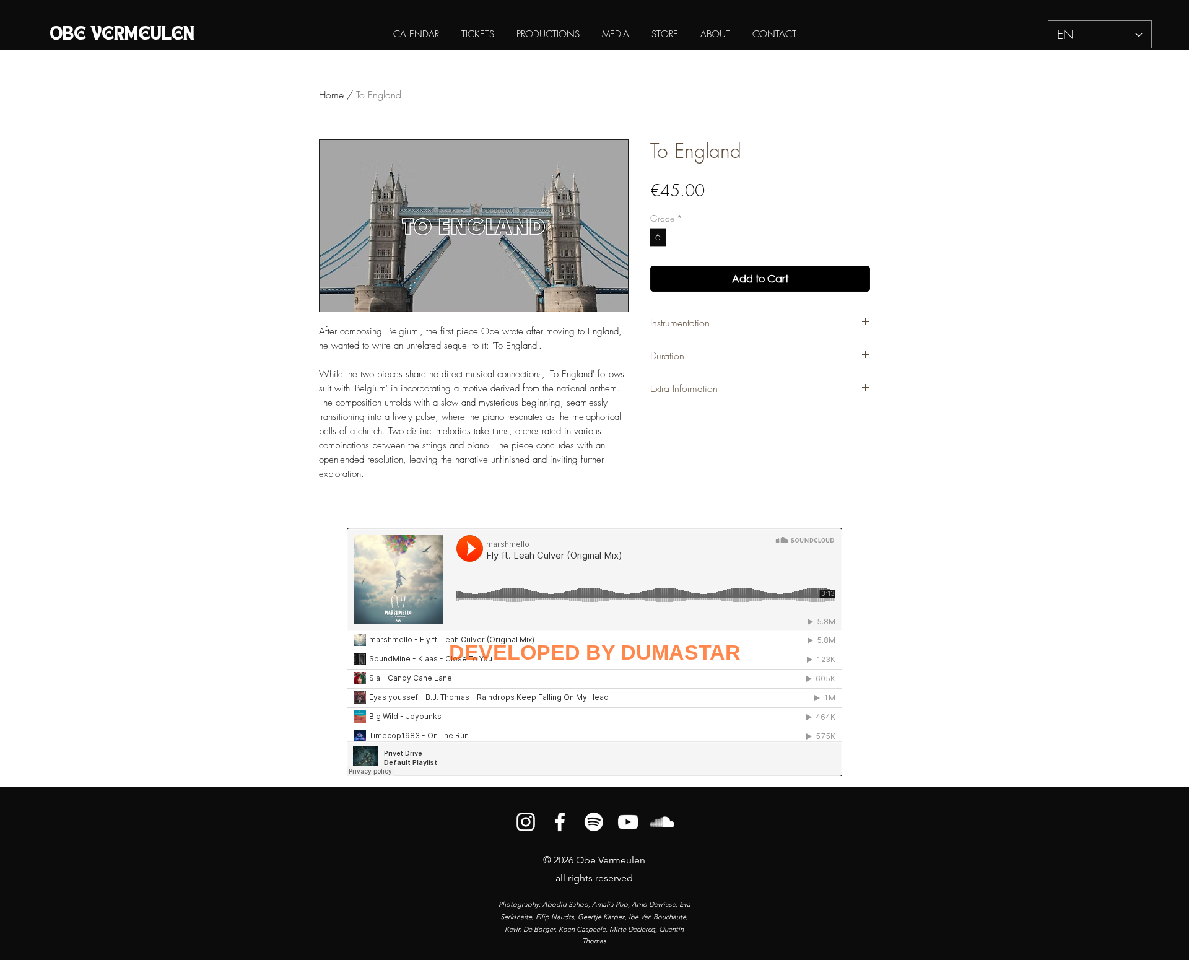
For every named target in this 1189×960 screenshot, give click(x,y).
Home (331, 95)
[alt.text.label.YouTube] (628, 821)
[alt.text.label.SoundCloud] (662, 821)
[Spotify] (593, 821)
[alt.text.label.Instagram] (525, 821)
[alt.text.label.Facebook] (559, 821)
